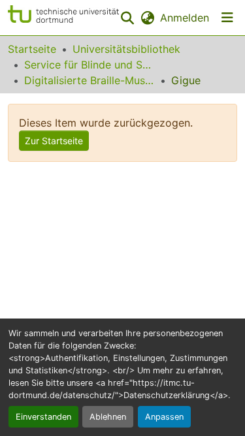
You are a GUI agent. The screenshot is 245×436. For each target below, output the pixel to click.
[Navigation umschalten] (227, 17)
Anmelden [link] (184, 17)
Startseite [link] (32, 48)
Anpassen (164, 417)
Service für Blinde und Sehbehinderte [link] (89, 64)
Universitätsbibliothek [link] (126, 48)
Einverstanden (43, 417)
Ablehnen (108, 417)
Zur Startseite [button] (54, 140)
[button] (63, 17)
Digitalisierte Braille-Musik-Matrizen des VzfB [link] (89, 80)
